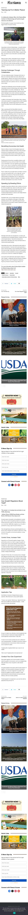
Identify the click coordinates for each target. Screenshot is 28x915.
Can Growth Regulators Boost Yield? (21, 292)
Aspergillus (12, 273)
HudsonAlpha (12, 275)
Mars (19, 277)
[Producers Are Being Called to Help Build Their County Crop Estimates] (14, 369)
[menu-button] (2, 2)
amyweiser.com (11, 142)
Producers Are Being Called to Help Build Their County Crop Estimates (14, 381)
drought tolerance (5, 275)
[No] (26, 910)
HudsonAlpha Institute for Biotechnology (9, 277)
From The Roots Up (5, 291)
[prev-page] (2, 386)
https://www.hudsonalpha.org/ (8, 269)
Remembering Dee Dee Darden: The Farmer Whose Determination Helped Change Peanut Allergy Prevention (14, 324)
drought (16, 273)
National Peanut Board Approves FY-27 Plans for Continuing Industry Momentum (14, 352)
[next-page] (4, 386)
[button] (26, 2)
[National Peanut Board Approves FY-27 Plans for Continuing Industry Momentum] (14, 341)
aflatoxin (6, 273)
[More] (19, 283)
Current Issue (4, 7)
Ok (14, 913)
